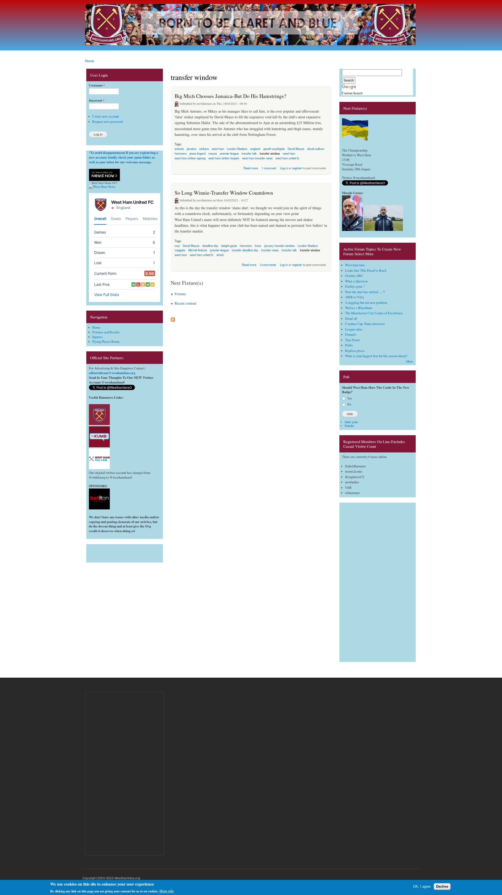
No (349, 404)
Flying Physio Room (105, 341)
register (297, 168)
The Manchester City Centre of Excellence (374, 313)
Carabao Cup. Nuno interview (365, 324)
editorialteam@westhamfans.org (112, 372)
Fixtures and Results (106, 332)
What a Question (356, 281)
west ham (218, 149)
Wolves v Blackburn (358, 308)
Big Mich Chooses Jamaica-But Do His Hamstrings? (230, 96)
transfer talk (289, 250)
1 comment (268, 168)
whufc (220, 255)
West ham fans (355, 265)
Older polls (351, 422)
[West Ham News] (102, 186)
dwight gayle (229, 245)
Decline (442, 886)
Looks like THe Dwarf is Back (365, 270)
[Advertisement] (124, 552)
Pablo (349, 345)
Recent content (185, 303)
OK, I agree (422, 886)
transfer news (270, 250)
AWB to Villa (354, 297)
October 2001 (354, 276)
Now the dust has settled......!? (365, 292)
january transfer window (279, 245)
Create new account (105, 116)
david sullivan (315, 149)
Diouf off (351, 318)
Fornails (350, 334)
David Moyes (296, 149)
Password (96, 100)
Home (89, 60)
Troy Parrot (352, 340)
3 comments (268, 265)
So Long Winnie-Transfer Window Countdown (224, 192)
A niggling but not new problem (366, 302)
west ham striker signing (190, 158)
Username (97, 85)
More (409, 361)
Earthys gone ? (355, 286)
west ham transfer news (257, 158)
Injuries (97, 337)
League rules (353, 329)
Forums (180, 293)
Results (349, 426)
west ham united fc (287, 158)
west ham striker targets (223, 158)
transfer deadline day (245, 250)
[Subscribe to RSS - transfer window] (173, 318)
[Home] (251, 25)
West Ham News (101, 183)
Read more (250, 167)
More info (166, 891)
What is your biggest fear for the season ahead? (376, 356)
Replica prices (355, 350)
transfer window (310, 250)
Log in (284, 168)
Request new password (107, 121)
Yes (349, 398)
